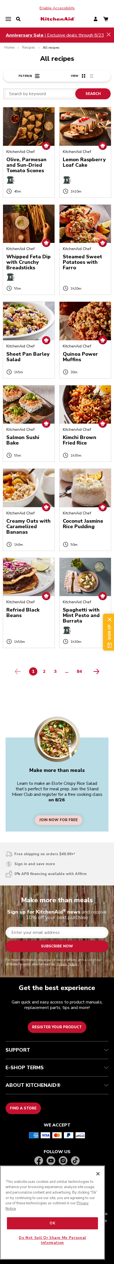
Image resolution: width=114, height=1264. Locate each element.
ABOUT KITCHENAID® (33, 1085)
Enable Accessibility (57, 8)
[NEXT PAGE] (95, 671)
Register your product (57, 1027)
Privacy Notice (67, 964)
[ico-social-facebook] (38, 1161)
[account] (95, 19)
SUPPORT (18, 1050)
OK (52, 1223)
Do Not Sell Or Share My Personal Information (52, 1240)
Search (93, 93)
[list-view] (91, 76)
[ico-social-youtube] (50, 1161)
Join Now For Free (58, 820)
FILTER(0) (25, 76)
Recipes (28, 48)
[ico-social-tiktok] (75, 1161)
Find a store (23, 1108)
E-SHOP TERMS (25, 1067)
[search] (18, 19)
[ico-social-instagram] (63, 1161)
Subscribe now (57, 946)
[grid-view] (83, 76)
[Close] (98, 1174)
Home (9, 48)
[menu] (8, 19)
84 (81, 672)
